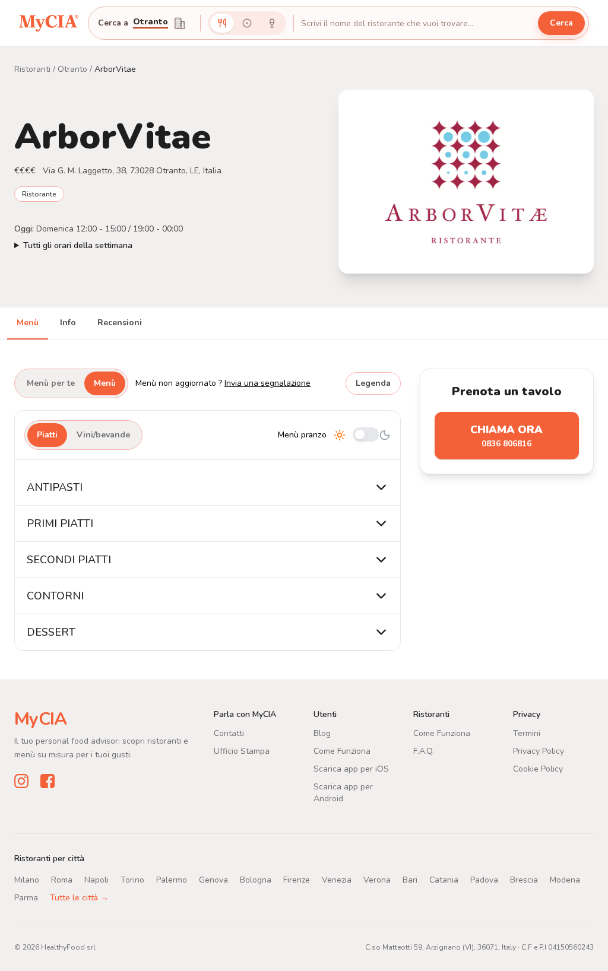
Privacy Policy (538, 751)
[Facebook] (47, 781)
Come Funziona (342, 751)
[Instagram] (21, 781)
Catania (443, 880)
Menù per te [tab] (51, 383)
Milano (26, 880)
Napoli (96, 880)
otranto (150, 22)
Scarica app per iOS (351, 769)
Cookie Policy (538, 769)
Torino (132, 880)
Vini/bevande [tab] (103, 434)
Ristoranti (32, 69)
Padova (484, 880)
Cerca (561, 22)
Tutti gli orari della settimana (77, 245)
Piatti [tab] (47, 434)
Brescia (524, 880)
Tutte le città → (79, 897)
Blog (322, 733)
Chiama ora (506, 436)
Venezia (337, 880)
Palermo (171, 880)
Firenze (296, 880)
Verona (377, 880)
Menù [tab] (28, 322)
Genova (213, 880)
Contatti (229, 733)
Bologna (255, 880)
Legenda (373, 383)
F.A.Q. (423, 751)
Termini (526, 733)
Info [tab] (68, 322)
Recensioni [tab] (119, 322)
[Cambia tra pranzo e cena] (366, 435)
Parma (26, 897)
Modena (565, 880)
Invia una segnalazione (267, 383)
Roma (61, 880)
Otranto (72, 69)
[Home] (48, 23)
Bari (410, 880)
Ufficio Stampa (242, 751)
